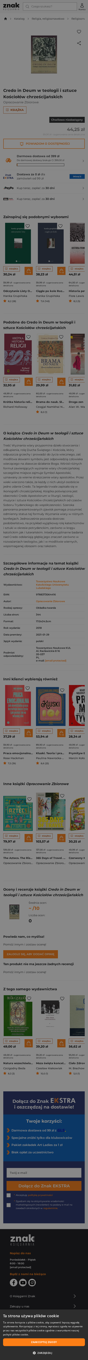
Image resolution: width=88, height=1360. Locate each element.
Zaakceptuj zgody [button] (44, 1342)
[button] (44, 1352)
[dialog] (44, 1334)
